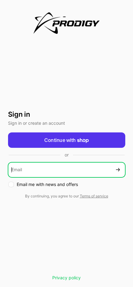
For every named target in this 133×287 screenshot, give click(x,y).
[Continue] (118, 169)
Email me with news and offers (47, 184)
